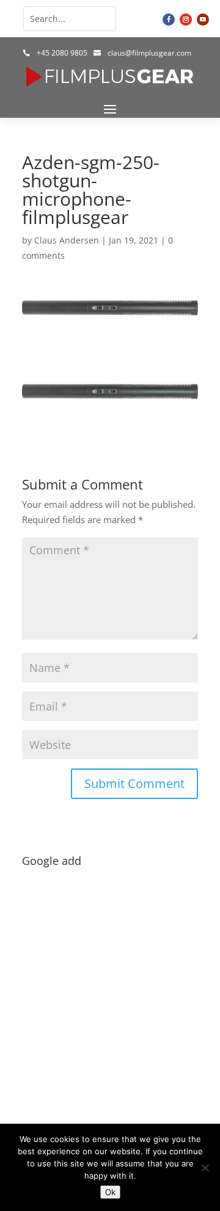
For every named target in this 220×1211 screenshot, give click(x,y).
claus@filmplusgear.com (149, 53)
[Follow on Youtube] (203, 19)
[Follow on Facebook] (169, 19)
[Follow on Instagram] (186, 19)
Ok (110, 1192)
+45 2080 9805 (62, 53)
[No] (205, 1168)
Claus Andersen (66, 240)
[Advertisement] (110, 982)
